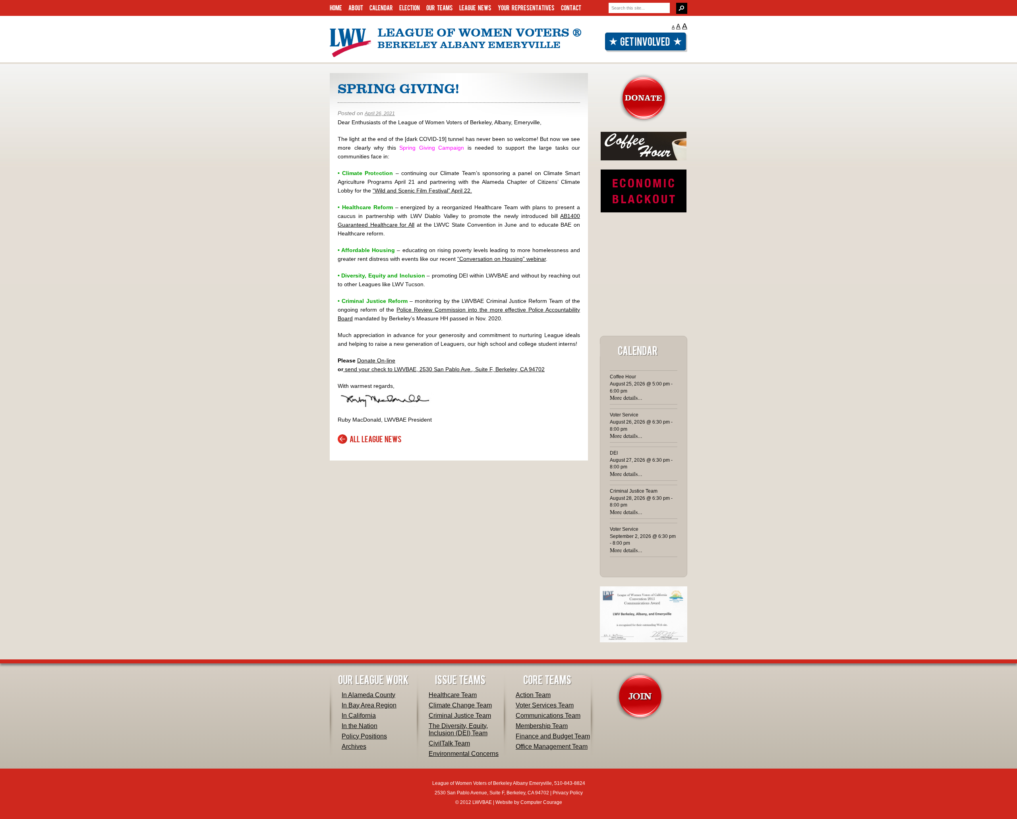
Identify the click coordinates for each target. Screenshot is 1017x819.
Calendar (381, 7)
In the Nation (359, 726)
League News (475, 7)
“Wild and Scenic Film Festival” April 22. (422, 190)
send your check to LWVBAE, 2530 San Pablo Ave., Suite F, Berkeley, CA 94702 (444, 369)
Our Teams (439, 7)
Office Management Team (552, 746)
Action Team (533, 695)
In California (359, 715)
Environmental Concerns (464, 753)
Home (336, 7)
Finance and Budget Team (553, 736)
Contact (571, 7)
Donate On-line (376, 360)
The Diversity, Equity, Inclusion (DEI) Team (458, 729)
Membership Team (542, 726)
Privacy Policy (568, 793)
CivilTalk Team (449, 743)
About (355, 7)
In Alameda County (368, 695)
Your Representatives (526, 7)
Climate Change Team (460, 705)
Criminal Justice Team (460, 715)
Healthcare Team (453, 695)
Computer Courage (541, 802)
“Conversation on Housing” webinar (501, 259)
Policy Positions (364, 736)
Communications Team (548, 715)
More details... (626, 397)
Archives (354, 746)
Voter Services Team (545, 705)
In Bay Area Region (369, 705)
